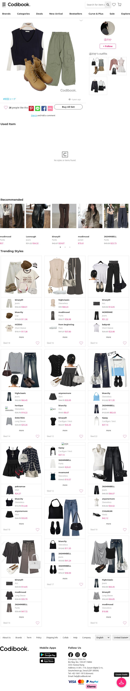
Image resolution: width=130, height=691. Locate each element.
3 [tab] (69, 247)
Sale (112, 13)
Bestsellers (75, 13)
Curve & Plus (96, 13)
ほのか (108, 39)
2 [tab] (65, 247)
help (75, 637)
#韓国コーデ (9, 98)
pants (2, 240)
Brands (6, 13)
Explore (125, 13)
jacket (80, 240)
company (86, 637)
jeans (28, 240)
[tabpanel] (13, 223)
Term (29, 637)
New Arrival (56, 13)
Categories (23, 13)
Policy (38, 637)
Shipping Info (52, 637)
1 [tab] (60, 247)
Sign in (34, 115)
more (21, 337)
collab (65, 637)
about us (7, 637)
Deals (39, 13)
